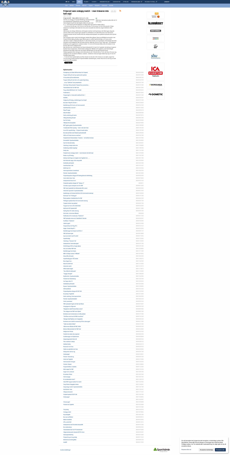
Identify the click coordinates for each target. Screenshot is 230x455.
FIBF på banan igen (68, 233)
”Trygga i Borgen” (67, 273)
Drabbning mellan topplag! (70, 148)
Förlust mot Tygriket (68, 404)
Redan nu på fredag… (68, 155)
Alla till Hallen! (67, 112)
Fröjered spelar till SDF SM (70, 394)
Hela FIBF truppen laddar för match (72, 382)
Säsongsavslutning (68, 434)
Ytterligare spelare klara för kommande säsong (75, 200)
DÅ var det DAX (67, 422)
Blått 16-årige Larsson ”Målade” (71, 253)
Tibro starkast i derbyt (69, 341)
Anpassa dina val (186, 449)
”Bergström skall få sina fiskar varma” (73, 309)
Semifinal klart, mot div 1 (69, 107)
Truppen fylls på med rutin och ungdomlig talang (75, 80)
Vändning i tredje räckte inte (70, 145)
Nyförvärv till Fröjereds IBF (70, 208)
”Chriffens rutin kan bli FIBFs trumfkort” (73, 316)
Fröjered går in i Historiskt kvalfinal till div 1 (74, 95)
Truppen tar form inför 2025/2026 (71, 205)
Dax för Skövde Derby (69, 143)
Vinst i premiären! (67, 301)
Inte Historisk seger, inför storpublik (72, 160)
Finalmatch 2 (66, 92)
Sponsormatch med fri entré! (70, 236)
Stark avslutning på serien (70, 115)
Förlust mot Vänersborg (69, 278)
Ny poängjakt (66, 414)
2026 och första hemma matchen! (72, 135)
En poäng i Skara (67, 374)
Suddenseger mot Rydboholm (71, 336)
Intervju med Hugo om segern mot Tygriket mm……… (76, 158)
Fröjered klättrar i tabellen (69, 366)
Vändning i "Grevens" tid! (69, 241)
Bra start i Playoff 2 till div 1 (70, 102)
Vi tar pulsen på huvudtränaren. (71, 77)
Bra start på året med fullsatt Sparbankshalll (74, 132)
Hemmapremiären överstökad (71, 170)
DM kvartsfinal (67, 288)
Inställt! (65, 442)
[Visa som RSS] (120, 11)
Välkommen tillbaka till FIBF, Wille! (72, 326)
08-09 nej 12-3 (67, 168)
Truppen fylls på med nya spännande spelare (75, 75)
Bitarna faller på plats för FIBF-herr (72, 329)
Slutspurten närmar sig (69, 351)
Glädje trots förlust (68, 331)
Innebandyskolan (104, 1)
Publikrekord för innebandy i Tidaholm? (73, 215)
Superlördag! (66, 238)
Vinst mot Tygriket (68, 359)
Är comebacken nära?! (69, 379)
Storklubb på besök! (68, 163)
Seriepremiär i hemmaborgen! (71, 243)
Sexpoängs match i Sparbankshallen (72, 387)
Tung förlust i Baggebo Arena (71, 384)
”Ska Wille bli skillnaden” (69, 271)
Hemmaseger (66, 376)
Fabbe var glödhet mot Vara (70, 349)
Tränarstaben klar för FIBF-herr (71, 87)
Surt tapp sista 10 (67, 281)
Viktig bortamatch (68, 392)
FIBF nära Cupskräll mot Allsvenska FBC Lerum (75, 188)
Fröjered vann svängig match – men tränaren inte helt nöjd (78, 153)
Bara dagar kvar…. (67, 261)
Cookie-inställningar (65, 450)
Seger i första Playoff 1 (69, 228)
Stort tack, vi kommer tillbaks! (71, 213)
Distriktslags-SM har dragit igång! (72, 246)
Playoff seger (66, 110)
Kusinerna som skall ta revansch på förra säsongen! (76, 321)
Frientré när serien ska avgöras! (71, 334)
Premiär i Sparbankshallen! (70, 173)
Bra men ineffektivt (68, 417)
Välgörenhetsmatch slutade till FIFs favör (73, 432)
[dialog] (204, 445)
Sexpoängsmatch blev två (70, 339)
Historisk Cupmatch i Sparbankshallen (73, 190)
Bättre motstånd (67, 419)
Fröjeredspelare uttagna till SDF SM (72, 291)
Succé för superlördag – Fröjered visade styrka (75, 130)
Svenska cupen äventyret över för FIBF (73, 185)
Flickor (94, 1)
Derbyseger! (66, 354)
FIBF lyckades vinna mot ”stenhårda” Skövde (74, 218)
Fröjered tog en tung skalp (70, 437)
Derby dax (66, 150)
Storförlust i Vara (67, 389)
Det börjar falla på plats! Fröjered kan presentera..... (76, 85)
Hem (68, 1)
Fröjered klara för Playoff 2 (70, 226)
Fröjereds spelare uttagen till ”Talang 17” (73, 183)
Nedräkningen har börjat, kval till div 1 (73, 231)
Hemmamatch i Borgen (69, 361)
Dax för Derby (66, 120)
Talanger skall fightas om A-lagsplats (73, 319)
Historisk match (67, 266)
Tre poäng (66, 409)
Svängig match (67, 412)
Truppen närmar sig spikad (70, 203)
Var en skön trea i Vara (69, 178)
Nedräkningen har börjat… (70, 251)
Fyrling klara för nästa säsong (71, 210)
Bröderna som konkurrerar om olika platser (74, 314)
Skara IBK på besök (68, 256)
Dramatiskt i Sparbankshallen (71, 140)
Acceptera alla (220, 450)
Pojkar (86, 1)
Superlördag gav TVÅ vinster (70, 258)
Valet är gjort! (66, 223)
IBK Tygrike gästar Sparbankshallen (72, 125)
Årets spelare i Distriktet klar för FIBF (72, 198)
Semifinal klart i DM (68, 165)
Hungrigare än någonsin (69, 306)
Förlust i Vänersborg (68, 356)
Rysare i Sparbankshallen (69, 286)
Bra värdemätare (67, 427)
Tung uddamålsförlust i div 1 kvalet (72, 90)
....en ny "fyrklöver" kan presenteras (72, 82)
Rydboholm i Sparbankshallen (71, 276)
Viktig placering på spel (69, 117)
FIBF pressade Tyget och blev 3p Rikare (73, 304)
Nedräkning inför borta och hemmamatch (74, 105)
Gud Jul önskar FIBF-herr (69, 248)
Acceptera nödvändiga (206, 450)
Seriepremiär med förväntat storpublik (73, 424)
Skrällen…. (66, 97)
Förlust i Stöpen (67, 364)
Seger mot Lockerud (68, 371)
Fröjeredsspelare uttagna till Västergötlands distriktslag (77, 175)
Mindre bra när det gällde (69, 439)
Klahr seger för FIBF (68, 369)
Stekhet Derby (67, 344)
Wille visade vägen (68, 268)
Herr (79, 1)
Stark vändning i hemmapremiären (72, 296)
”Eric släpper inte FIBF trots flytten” (72, 311)
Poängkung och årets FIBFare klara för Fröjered (75, 72)
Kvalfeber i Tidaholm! (68, 221)
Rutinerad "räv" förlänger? (70, 195)
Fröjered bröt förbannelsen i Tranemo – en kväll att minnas (78, 138)
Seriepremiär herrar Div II (69, 180)
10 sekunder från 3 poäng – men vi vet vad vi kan (75, 127)
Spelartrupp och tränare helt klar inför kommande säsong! (78, 193)
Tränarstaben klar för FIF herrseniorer (72, 429)
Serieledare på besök (68, 283)
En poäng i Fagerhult (68, 293)
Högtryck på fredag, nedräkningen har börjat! (75, 100)
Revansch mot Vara (68, 346)
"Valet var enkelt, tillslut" (69, 324)
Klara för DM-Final (68, 263)
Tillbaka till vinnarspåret (69, 122)
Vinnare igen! (66, 402)
